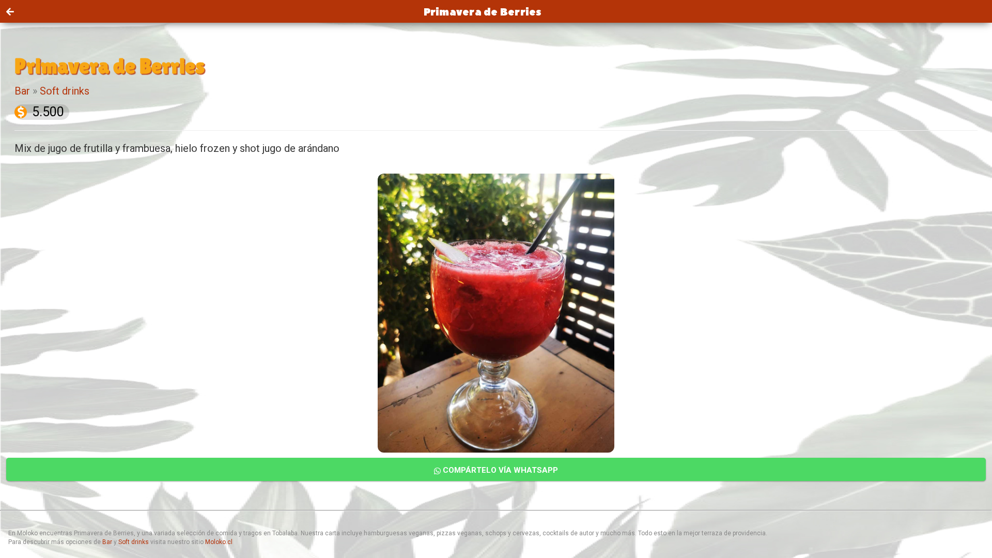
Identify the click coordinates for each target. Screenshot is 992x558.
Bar (22, 91)
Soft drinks (64, 91)
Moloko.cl (219, 542)
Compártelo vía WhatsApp (499, 470)
